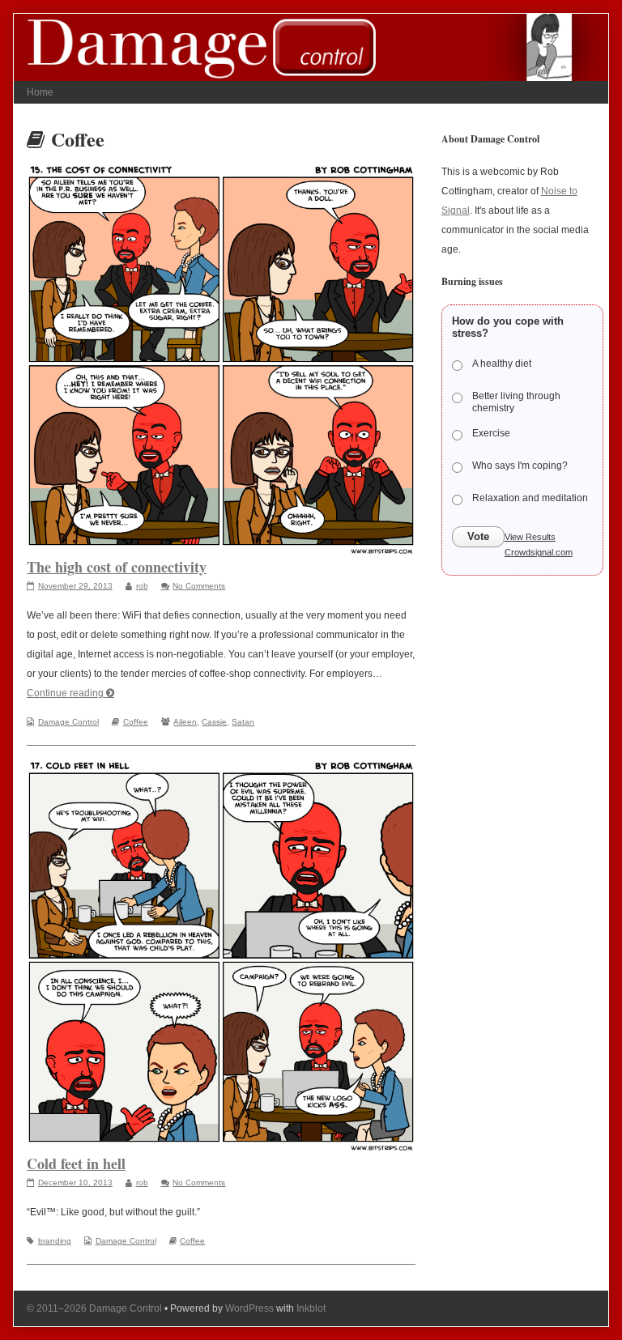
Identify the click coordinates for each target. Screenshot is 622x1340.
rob (141, 585)
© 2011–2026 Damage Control (94, 1308)
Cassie (214, 721)
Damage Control (68, 721)
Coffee (135, 721)
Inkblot (311, 1308)
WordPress (249, 1308)
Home (40, 92)
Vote (478, 536)
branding (54, 1240)
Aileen (185, 721)
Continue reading (70, 693)
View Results (530, 537)
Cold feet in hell (76, 1163)
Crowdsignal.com (539, 552)
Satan (243, 721)
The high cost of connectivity (117, 566)
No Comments (199, 585)
